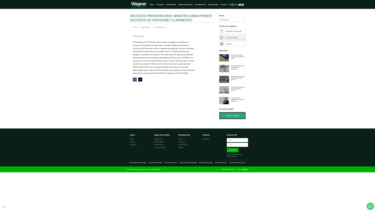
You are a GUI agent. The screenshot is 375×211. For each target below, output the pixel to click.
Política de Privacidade (228, 169)
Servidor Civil (158, 139)
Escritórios (171, 4)
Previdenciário (158, 145)
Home (135, 27)
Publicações (213, 4)
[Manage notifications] (4, 206)
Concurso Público (159, 147)
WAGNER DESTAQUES (234, 31)
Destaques (181, 142)
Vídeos (180, 139)
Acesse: (243, 169)
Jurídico (229, 44)
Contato (224, 4)
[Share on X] (140, 79)
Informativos (200, 4)
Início (152, 4)
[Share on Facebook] (135, 79)
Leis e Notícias (159, 27)
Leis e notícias (232, 37)
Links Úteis (206, 139)
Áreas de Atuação (185, 4)
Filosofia (160, 4)
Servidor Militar (159, 142)
